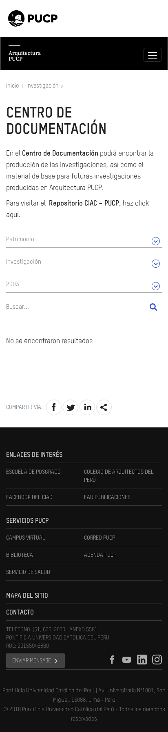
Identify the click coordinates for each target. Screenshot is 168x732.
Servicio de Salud (28, 572)
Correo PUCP (99, 538)
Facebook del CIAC (29, 497)
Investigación (43, 86)
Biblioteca (19, 555)
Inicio (13, 86)
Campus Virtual (25, 538)
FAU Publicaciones (107, 497)
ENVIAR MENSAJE (31, 661)
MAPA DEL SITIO (27, 596)
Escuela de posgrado (33, 472)
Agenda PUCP (100, 555)
